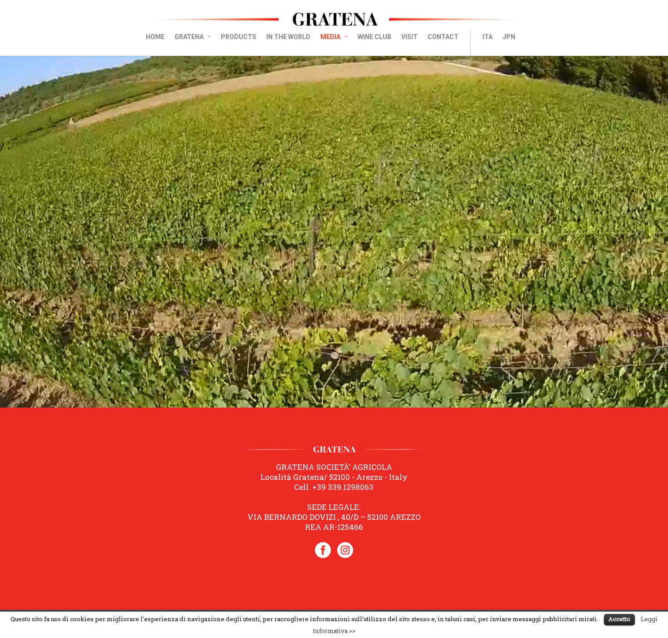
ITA (488, 36)
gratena (189, 36)
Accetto (619, 619)
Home (155, 36)
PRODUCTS (238, 36)
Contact (443, 36)
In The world (288, 36)
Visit (409, 36)
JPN (509, 36)
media (330, 36)
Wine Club (374, 36)
